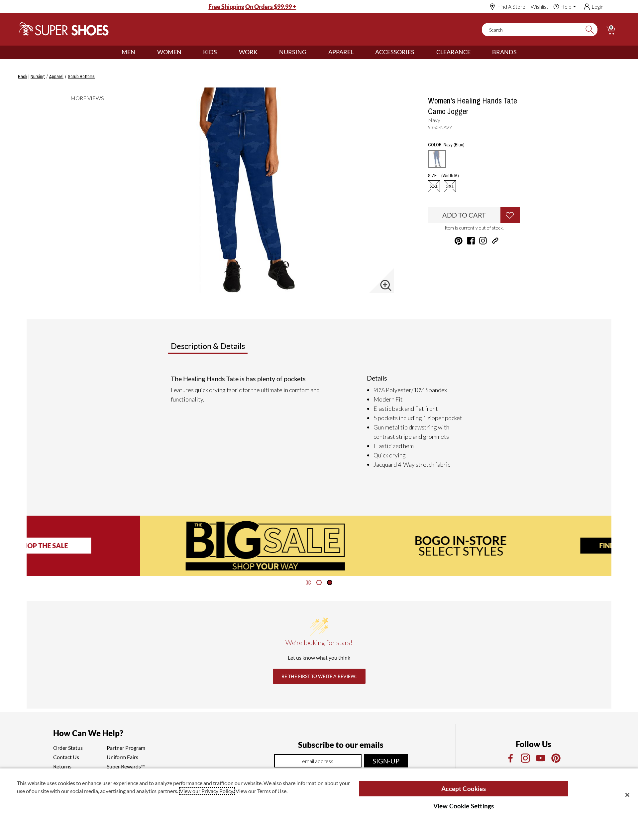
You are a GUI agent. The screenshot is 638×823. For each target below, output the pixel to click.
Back (22, 77)
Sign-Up (385, 761)
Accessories (394, 52)
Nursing (292, 52)
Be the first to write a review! (319, 676)
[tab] (229, 348)
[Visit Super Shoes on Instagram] (483, 241)
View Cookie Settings (463, 806)
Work (248, 52)
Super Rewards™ (126, 766)
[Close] (627, 794)
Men (128, 52)
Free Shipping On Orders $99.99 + (252, 6)
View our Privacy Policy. (207, 791)
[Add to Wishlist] (510, 215)
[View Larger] (386, 285)
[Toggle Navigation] (140, 52)
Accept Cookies (463, 788)
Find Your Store (514, 546)
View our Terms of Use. (261, 791)
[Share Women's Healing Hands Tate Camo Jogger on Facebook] (471, 241)
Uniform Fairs (122, 757)
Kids (210, 52)
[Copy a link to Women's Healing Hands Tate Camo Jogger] (495, 241)
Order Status (68, 747)
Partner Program (126, 747)
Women (169, 52)
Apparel (341, 52)
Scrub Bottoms (81, 77)
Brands (504, 52)
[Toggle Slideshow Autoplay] (308, 582)
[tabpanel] (320, 421)
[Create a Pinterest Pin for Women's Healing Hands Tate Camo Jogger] (458, 241)
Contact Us (66, 757)
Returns (62, 766)
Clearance (453, 52)
